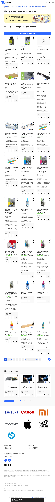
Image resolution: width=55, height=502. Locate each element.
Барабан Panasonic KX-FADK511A (11, 134)
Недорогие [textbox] (16, 30)
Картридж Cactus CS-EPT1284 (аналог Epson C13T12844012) (11, 293)
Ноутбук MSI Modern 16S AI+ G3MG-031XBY (43, 386)
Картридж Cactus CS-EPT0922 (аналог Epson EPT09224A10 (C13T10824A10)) (27, 169)
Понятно (38, 500)
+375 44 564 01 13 (9, 448)
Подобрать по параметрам (27, 33)
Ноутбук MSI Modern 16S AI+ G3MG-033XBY (27, 386)
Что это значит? (15, 500)
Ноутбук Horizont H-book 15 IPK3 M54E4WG (11, 386)
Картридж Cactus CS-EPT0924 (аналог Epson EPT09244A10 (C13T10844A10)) (11, 211)
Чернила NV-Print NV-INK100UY (10, 333)
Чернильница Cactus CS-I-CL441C (27, 210)
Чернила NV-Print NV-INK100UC (26, 292)
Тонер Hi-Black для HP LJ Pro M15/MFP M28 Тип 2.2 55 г (11, 49)
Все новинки (9, 401)
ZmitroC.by (44, 497)
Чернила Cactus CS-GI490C (42, 333)
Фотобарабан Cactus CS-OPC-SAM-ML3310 (42, 48)
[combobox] (17, 30)
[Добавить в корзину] (16, 67)
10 (31, 359)
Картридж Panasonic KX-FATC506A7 (27, 134)
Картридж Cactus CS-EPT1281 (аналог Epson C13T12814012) (43, 211)
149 (40, 359)
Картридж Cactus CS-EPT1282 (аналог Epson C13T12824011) (27, 253)
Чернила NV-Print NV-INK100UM (42, 292)
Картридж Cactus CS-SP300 (26, 48)
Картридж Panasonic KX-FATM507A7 (43, 134)
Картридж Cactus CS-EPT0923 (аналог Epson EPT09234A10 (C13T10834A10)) (43, 169)
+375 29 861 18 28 (9, 450)
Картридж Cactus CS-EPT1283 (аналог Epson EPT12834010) (43, 253)
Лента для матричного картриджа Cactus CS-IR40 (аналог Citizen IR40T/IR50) (27, 86)
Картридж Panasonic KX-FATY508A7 (11, 168)
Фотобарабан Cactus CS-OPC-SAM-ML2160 (11, 84)
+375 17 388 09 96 (9, 447)
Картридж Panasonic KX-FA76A (43, 84)
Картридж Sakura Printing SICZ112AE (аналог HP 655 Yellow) (11, 253)
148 (37, 359)
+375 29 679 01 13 (33, 448)
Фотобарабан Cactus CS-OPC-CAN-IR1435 (26, 333)
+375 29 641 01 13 (9, 455)
